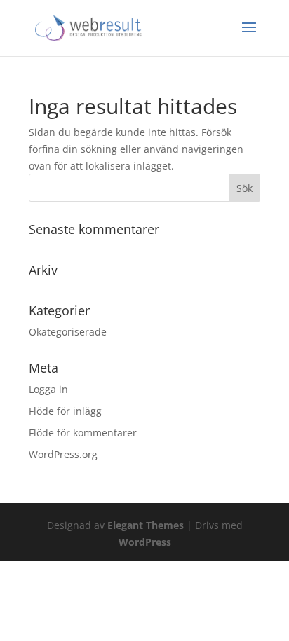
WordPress (145, 542)
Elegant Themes (145, 525)
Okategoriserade (68, 331)
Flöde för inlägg (65, 411)
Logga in (48, 389)
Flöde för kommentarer (83, 432)
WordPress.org (63, 454)
